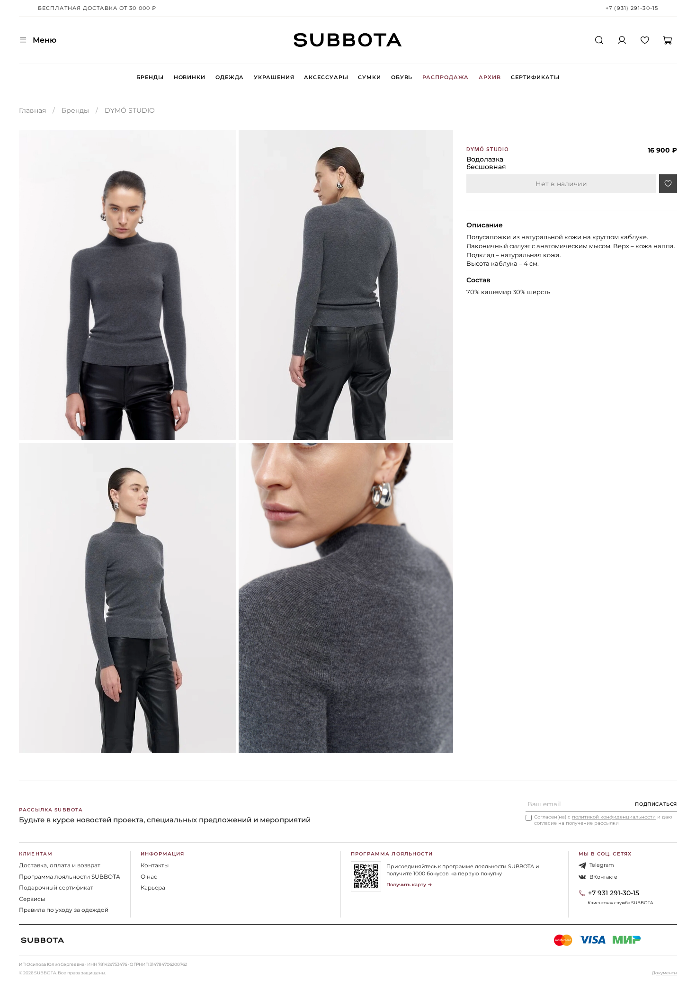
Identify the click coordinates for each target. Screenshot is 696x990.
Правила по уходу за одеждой (63, 909)
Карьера (153, 887)
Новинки (189, 77)
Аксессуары (326, 77)
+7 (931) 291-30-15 (632, 8)
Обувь (401, 77)
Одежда (229, 77)
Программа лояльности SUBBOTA (69, 876)
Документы (664, 972)
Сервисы (32, 898)
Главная (32, 110)
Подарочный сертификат (56, 887)
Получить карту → (409, 885)
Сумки (369, 77)
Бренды (149, 77)
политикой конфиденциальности (614, 816)
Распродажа (445, 77)
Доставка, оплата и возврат (59, 865)
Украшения (274, 77)
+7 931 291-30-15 (613, 893)
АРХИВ (489, 77)
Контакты (155, 865)
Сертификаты (535, 77)
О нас (149, 876)
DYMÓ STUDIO (130, 110)
